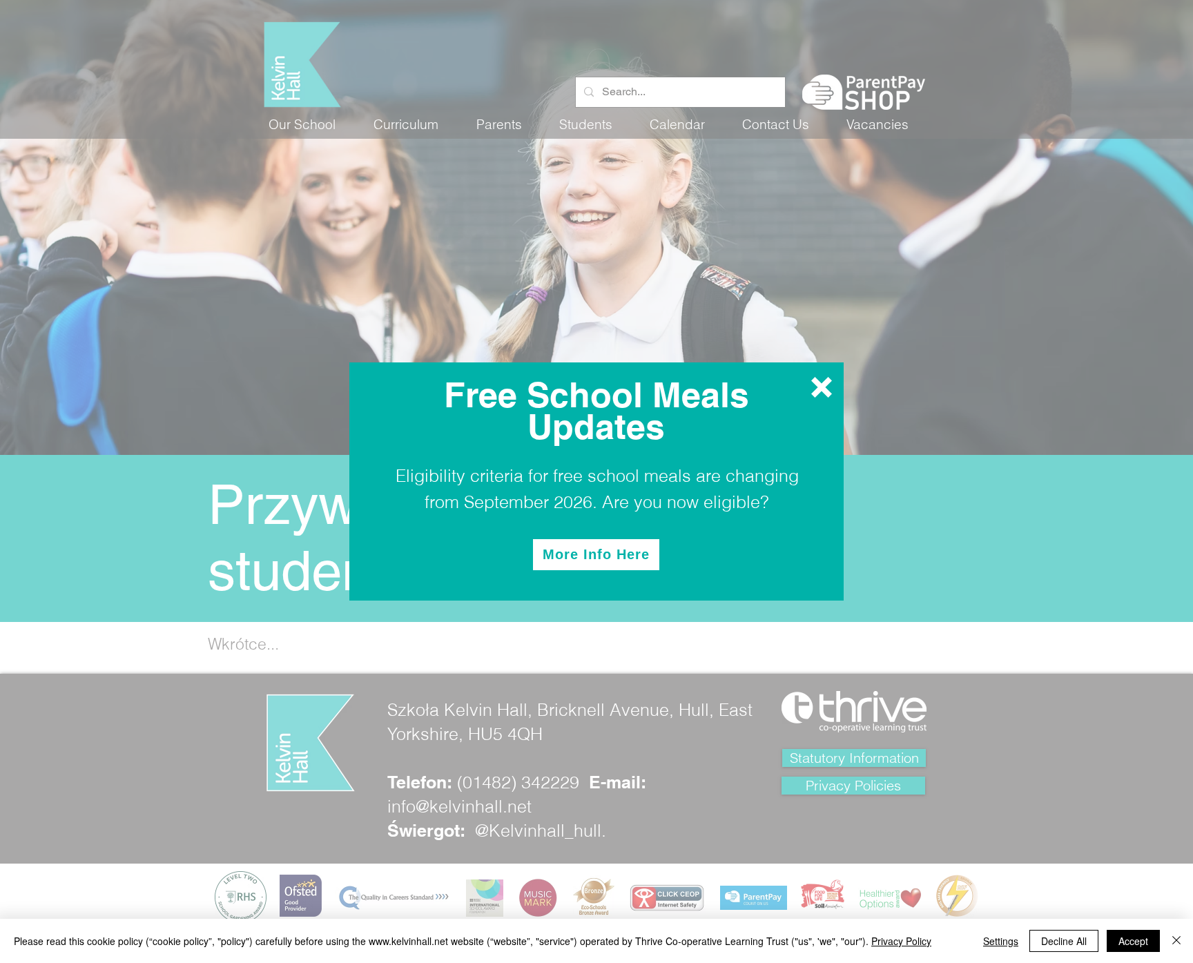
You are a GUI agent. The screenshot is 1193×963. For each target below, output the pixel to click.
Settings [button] (1000, 941)
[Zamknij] (1176, 941)
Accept (1133, 941)
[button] (821, 387)
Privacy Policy (901, 941)
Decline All (1064, 941)
